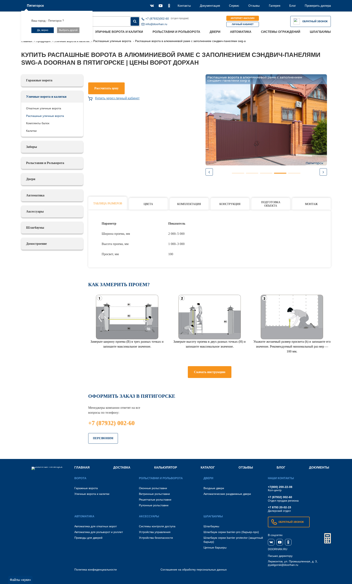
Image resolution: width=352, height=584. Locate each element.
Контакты (184, 5)
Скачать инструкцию (209, 372)
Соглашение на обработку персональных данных (194, 569)
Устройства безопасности (156, 537)
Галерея (274, 5)
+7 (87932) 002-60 (111, 423)
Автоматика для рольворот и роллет (98, 532)
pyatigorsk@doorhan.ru (283, 564)
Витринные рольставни (154, 493)
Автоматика (240, 31)
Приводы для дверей (88, 537)
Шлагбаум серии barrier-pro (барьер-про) (231, 532)
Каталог (208, 467)
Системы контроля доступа (157, 526)
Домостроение (36, 243)
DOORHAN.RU (277, 549)
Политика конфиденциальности (95, 569)
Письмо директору (280, 555)
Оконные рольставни (153, 488)
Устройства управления (154, 532)
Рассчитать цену (106, 88)
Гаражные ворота (39, 80)
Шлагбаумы (320, 31)
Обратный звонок (315, 21)
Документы (319, 467)
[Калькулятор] (327, 538)
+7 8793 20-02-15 (279, 507)
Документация (210, 5)
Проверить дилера (318, 5)
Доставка (121, 467)
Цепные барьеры (215, 547)
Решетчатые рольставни (155, 499)
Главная (82, 467)
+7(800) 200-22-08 (280, 487)
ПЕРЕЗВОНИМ (103, 438)
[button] (323, 172)
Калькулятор (165, 467)
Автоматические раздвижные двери (227, 493)
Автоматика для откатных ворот (95, 526)
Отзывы (254, 5)
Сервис (234, 5)
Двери (215, 31)
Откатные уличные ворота (43, 108)
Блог (292, 5)
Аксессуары (35, 211)
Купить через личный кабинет (117, 98)
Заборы (31, 146)
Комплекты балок (37, 123)
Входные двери (214, 488)
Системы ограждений (280, 31)
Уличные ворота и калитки (119, 31)
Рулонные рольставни (153, 505)
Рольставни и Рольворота (176, 31)
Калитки (31, 130)
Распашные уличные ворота (45, 115)
